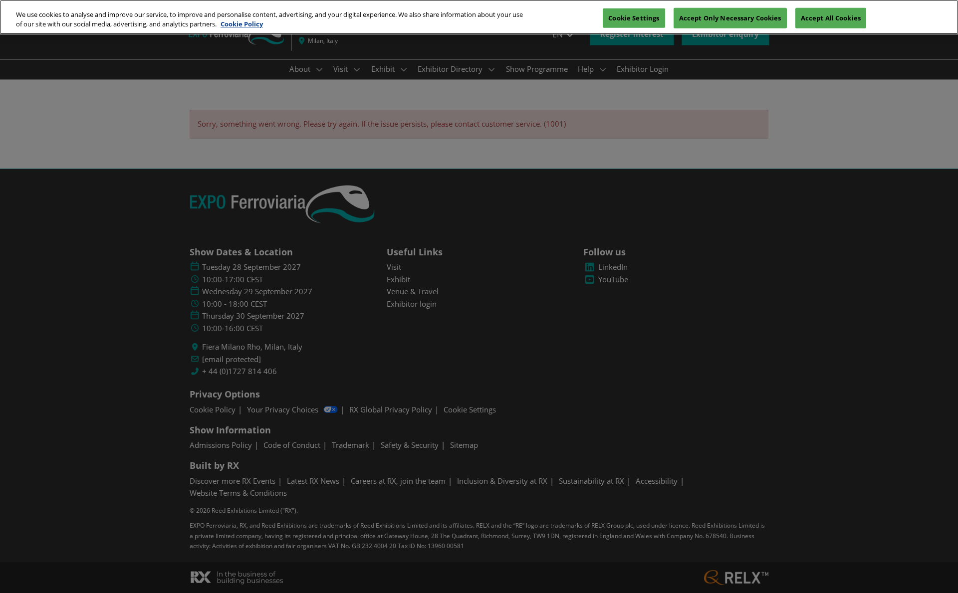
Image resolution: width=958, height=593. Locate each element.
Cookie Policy (242, 24)
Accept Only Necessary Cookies (730, 17)
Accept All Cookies (831, 17)
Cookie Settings (633, 17)
